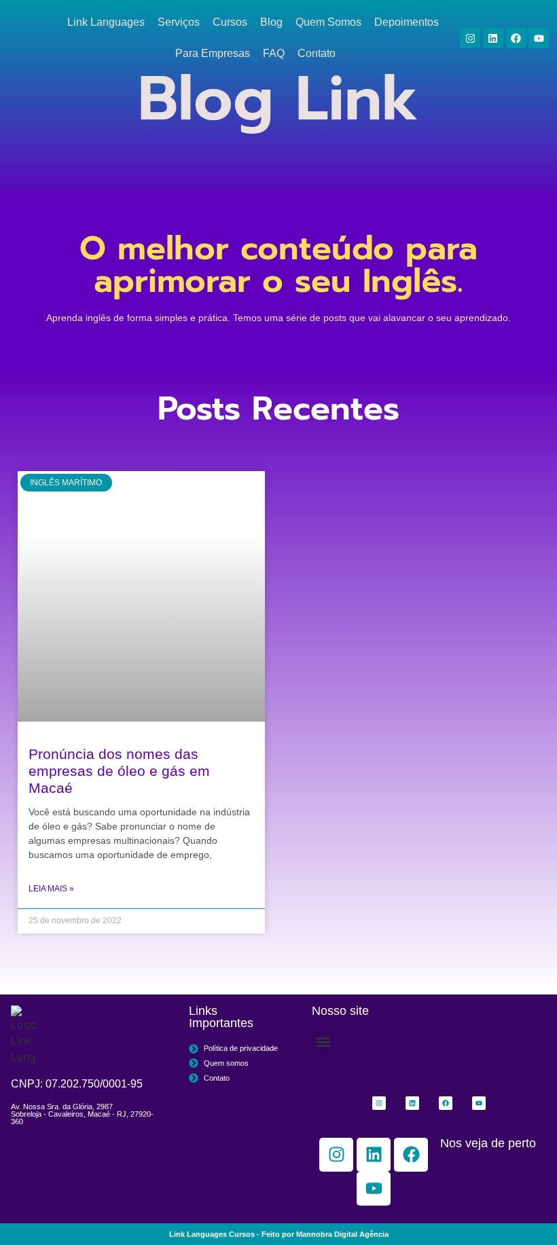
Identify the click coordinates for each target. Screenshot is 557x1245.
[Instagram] (470, 38)
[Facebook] (516, 38)
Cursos (230, 22)
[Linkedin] (493, 38)
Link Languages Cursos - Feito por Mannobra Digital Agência (279, 1234)
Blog (271, 22)
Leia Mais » (51, 888)
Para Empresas (212, 53)
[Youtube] (538, 38)
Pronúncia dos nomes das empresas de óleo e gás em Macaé (119, 771)
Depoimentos (406, 22)
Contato (317, 53)
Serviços (179, 22)
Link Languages (106, 22)
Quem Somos (328, 22)
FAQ (274, 53)
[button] (323, 1042)
